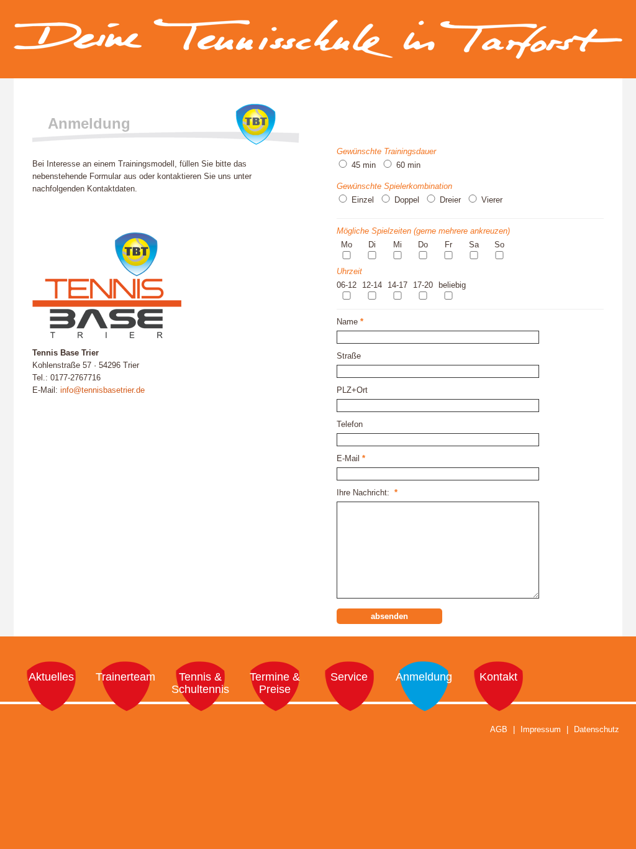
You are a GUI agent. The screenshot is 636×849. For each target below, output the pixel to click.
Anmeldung (424, 677)
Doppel (406, 199)
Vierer (491, 199)
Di (372, 244)
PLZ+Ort (352, 390)
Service (349, 677)
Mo (346, 244)
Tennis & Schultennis (200, 683)
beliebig (452, 285)
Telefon (350, 424)
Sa (474, 244)
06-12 (347, 285)
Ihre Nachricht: (367, 492)
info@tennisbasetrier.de (102, 390)
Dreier (450, 199)
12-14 (372, 285)
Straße (349, 355)
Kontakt (498, 677)
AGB (498, 729)
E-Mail (351, 458)
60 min (408, 165)
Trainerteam (125, 677)
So (499, 244)
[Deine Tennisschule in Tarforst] (318, 53)
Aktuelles (51, 677)
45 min (364, 165)
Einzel (363, 199)
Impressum (540, 729)
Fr (448, 244)
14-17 (397, 285)
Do (423, 244)
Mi (397, 244)
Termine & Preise (275, 683)
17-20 (423, 285)
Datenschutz (596, 729)
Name (350, 321)
